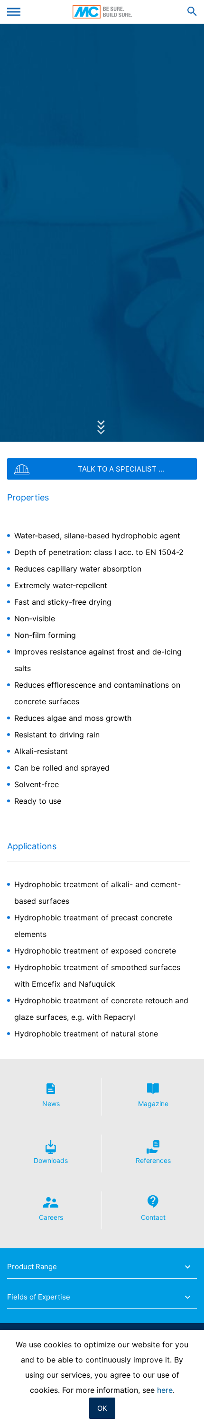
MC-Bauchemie (102, 11)
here (165, 1390)
